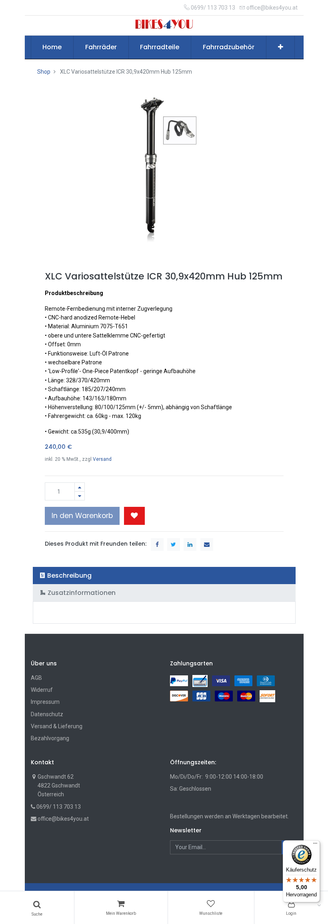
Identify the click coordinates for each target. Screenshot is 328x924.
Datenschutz (47, 714)
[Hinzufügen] (79, 487)
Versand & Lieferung (56, 726)
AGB (36, 678)
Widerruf (42, 690)
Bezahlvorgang (50, 738)
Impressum (45, 702)
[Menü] (315, 845)
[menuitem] (52, 47)
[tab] (164, 575)
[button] (280, 47)
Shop (43, 71)
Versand (102, 459)
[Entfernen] (79, 496)
